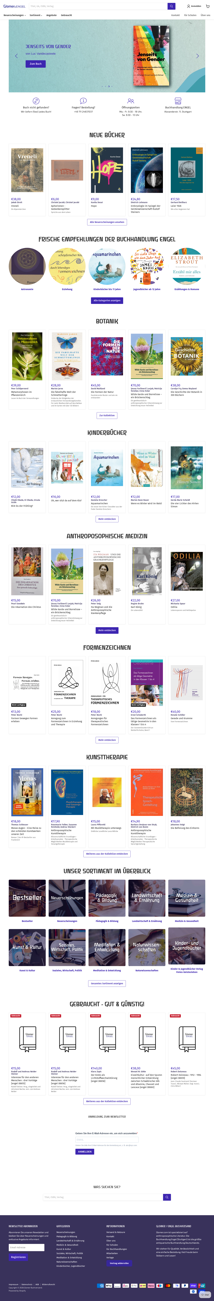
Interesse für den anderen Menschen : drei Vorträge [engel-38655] (25, 1080)
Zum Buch (35, 68)
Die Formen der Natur (102, 392)
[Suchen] (171, 6)
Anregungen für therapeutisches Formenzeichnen (99, 721)
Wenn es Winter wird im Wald (146, 503)
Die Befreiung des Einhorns (185, 828)
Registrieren (18, 1257)
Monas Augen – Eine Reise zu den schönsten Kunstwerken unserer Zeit (26, 831)
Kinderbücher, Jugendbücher (70, 1266)
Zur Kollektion (107, 415)
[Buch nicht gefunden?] (36, 107)
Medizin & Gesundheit (67, 1245)
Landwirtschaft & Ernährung (70, 1240)
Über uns (205, 15)
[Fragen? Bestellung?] (83, 107)
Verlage (110, 1257)
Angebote (51, 15)
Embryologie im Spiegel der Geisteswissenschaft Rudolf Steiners (145, 209)
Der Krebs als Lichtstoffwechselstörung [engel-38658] (104, 1078)
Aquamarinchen (99, 503)
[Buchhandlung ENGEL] (178, 107)
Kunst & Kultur (63, 1249)
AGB (37, 1284)
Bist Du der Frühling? (22, 506)
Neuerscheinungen (14, 15)
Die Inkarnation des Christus (26, 607)
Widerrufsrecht (48, 1284)
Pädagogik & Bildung (66, 1236)
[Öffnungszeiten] (130, 107)
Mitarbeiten (112, 1253)
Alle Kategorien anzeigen (107, 300)
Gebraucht (66, 15)
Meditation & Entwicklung (69, 1257)
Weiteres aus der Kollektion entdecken (107, 853)
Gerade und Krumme (181, 718)
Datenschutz (27, 1284)
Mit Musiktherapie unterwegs (106, 828)
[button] (194, 6)
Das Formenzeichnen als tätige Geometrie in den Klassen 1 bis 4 (143, 721)
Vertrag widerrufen (119, 1263)
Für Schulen (190, 15)
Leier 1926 (176, 206)
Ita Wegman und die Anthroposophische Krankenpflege (101, 610)
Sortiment (35, 15)
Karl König (136, 607)
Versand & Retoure (115, 1232)
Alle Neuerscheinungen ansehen (107, 222)
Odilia (174, 607)
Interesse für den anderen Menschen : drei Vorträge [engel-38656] (64, 1080)
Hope (94, 206)
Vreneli (15, 206)
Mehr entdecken (107, 519)
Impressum (13, 1284)
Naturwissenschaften (66, 1261)
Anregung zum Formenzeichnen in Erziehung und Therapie (66, 721)
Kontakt (175, 15)
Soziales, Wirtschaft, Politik (69, 1253)
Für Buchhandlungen (116, 1249)
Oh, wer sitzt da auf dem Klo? (66, 500)
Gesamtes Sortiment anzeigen (107, 983)
